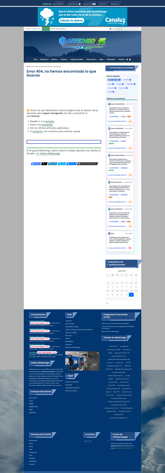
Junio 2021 (124, 382)
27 (122, 294)
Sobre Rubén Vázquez (72, 326)
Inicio (35, 59)
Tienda (67, 338)
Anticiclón (127, 349)
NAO (108, 392)
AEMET (31, 404)
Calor (110, 362)
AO (110, 353)
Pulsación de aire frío (111, 408)
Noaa (30, 449)
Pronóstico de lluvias (123, 395)
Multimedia (111, 59)
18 (112, 290)
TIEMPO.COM (33, 406)
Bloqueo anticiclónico (122, 353)
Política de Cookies (71, 391)
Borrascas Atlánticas (119, 356)
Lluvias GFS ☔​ (103, 4)
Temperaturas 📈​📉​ (89, 4)
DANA (127, 366)
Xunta (31, 401)
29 (131, 294)
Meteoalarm (32, 461)
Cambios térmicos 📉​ (73, 4)
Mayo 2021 (127, 388)
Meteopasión (69, 341)
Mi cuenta (68, 335)
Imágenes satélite (76, 59)
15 (131, 287)
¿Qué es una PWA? (71, 332)
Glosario (121, 59)
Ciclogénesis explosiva (114, 366)
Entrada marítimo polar (115, 375)
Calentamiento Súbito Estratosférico (119, 359)
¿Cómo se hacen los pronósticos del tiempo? (79, 329)
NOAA (31, 409)
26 (117, 294)
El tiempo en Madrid (118, 372)
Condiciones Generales (72, 388)
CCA (128, 362)
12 (117, 287)
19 (117, 290)
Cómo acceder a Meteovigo (110, 331)
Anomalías (124, 346)
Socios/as (68, 344)
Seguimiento (111, 411)
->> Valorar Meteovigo (48, 153)
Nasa (30, 455)
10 (107, 287)
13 (122, 287)
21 (126, 290)
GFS (110, 379)
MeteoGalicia (33, 398)
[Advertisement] (64, 94)
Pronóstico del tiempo (118, 398)
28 (126, 294)
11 (112, 287)
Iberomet (32, 464)
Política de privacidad (71, 382)
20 (122, 290)
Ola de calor (127, 392)
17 (107, 290)
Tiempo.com (33, 452)
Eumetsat (32, 458)
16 (136, 287)
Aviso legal (68, 385)
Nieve (116, 392)
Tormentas (118, 414)
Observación (91, 59)
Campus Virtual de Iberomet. (124, 448)
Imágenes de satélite (122, 379)
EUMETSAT (32, 412)
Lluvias (111, 385)
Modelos (64, 59)
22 (131, 290)
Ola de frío (110, 395)
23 (136, 290)
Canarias (119, 362)
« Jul (106, 303)
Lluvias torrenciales (113, 388)
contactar (37, 131)
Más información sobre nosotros (51, 385)
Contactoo (68, 320)
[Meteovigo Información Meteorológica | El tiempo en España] (82, 43)
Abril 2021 (113, 346)
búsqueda (47, 124)
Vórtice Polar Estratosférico (118, 418)
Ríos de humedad (127, 408)
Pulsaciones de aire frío (118, 405)
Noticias (54, 59)
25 (112, 294)
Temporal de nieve (124, 411)
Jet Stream (113, 382)
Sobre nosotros (70, 323)
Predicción (44, 59)
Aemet (31, 446)
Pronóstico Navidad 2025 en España (119, 401)
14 (126, 287)
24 (108, 294)
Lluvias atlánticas (123, 385)
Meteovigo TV (115, 4)
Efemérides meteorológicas (123, 369)
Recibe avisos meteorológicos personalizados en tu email (70, 29)
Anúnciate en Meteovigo (72, 347)
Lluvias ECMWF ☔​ (58, 4)
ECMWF (109, 369)
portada (49, 121)
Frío (127, 375)
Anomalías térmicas (113, 349)
